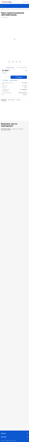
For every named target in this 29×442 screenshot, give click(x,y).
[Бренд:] (26, 70)
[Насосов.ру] (6, 2)
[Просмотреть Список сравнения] (24, 2)
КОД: (18, 67)
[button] (4, 17)
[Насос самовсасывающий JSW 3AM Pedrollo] (14, 39)
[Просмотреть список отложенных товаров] (27, 2)
